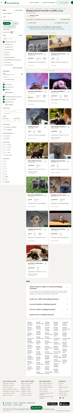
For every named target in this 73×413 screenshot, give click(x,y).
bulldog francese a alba (30, 363)
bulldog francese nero (39, 363)
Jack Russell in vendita (9, 393)
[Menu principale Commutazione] (1, 2)
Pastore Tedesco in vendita (10, 389)
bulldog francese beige (49, 352)
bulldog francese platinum (47, 324)
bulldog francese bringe (38, 368)
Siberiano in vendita (26, 395)
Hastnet (16, 403)
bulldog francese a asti (40, 323)
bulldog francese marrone (56, 329)
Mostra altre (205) (17, 67)
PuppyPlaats (22, 403)
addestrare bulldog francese (56, 365)
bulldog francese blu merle (48, 342)
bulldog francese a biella (30, 334)
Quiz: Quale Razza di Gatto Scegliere (46, 397)
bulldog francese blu (48, 337)
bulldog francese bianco (64, 356)
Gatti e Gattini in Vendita (27, 381)
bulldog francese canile (64, 351)
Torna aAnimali (7, 13)
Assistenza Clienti (63, 387)
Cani (4, 16)
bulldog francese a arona (30, 368)
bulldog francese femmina (38, 328)
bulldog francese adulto (38, 348)
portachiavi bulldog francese (65, 324)
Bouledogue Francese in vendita (11, 391)
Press (60, 389)
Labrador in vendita (8, 387)
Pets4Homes (8, 403)
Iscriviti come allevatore (48, 2)
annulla (20, 35)
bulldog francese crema (38, 342)
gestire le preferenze (49, 409)
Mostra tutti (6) (9, 104)
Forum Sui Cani (43, 389)
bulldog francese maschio (38, 333)
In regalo (14, 23)
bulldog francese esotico (38, 359)
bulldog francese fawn (57, 360)
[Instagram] (63, 397)
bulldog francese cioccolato (56, 348)
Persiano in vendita (26, 393)
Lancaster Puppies (17, 405)
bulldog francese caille (49, 333)
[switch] (13, 32)
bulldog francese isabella (56, 324)
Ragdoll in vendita (25, 387)
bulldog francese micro (64, 361)
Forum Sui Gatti (43, 391)
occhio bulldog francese (66, 339)
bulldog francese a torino (30, 329)
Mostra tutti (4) (9, 92)
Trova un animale (34, 2)
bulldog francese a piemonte (30, 324)
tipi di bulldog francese (48, 372)
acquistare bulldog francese (47, 363)
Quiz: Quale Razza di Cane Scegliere (46, 394)
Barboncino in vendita (8, 385)
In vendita (6, 23)
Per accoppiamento (9, 26)
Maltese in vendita (7, 395)
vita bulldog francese (57, 339)
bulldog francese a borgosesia (30, 357)
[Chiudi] (69, 27)
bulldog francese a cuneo (30, 352)
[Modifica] (22, 74)
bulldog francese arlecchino (38, 353)
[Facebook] (60, 397)
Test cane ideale (63, 395)
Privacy (60, 385)
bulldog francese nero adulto (48, 348)
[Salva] (45, 54)
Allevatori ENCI (63, 393)
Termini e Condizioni (64, 391)
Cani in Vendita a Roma (45, 385)
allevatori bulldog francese (47, 329)
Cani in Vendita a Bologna (45, 387)
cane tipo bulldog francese (47, 368)
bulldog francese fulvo (40, 337)
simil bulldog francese (57, 352)
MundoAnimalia (31, 403)
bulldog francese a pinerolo (30, 347)
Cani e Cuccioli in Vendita (9, 381)
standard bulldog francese (64, 334)
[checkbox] (3, 41)
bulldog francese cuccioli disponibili (65, 344)
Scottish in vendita (26, 391)
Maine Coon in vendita (27, 383)
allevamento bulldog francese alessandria (30, 340)
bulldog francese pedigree (47, 357)
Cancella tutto (18, 10)
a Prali (60, 11)
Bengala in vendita (26, 389)
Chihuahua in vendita (8, 383)
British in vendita (25, 385)
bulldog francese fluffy (40, 372)
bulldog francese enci (57, 343)
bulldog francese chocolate (56, 371)
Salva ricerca (32, 22)
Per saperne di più (65, 19)
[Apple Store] (64, 404)
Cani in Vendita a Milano (45, 383)
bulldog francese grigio (57, 356)
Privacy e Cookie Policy (31, 409)
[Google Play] (52, 404)
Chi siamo (61, 383)
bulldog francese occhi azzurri (66, 329)
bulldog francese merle (56, 334)
